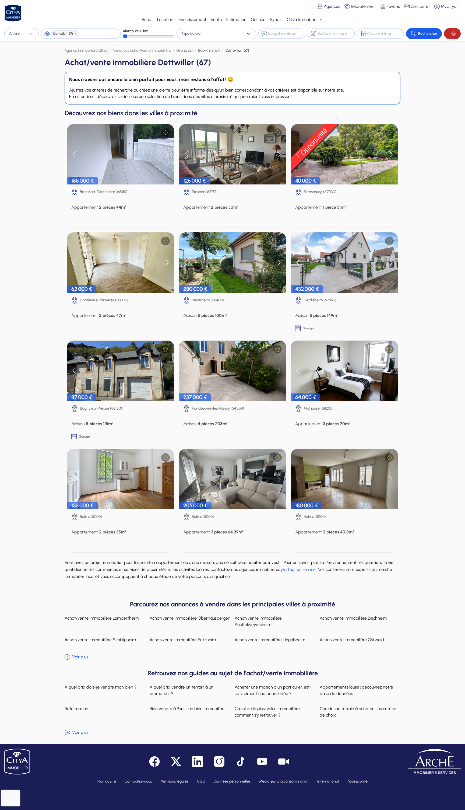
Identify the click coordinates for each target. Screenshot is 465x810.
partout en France (298, 569)
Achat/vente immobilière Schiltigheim (100, 639)
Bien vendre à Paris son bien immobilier (187, 708)
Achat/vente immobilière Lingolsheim (270, 639)
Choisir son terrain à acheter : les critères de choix (358, 712)
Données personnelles (232, 781)
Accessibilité (357, 781)
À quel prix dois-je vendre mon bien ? (100, 687)
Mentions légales (174, 781)
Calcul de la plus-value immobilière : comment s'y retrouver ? (268, 712)
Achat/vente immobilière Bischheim (353, 618)
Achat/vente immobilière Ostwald (352, 639)
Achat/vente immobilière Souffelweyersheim (258, 621)
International (328, 781)
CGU (201, 781)
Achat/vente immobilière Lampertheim (102, 618)
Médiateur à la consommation (284, 781)
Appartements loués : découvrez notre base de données (356, 690)
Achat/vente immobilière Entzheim (183, 639)
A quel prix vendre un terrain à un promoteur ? (181, 690)
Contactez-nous (138, 781)
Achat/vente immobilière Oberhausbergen (190, 618)
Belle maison (76, 708)
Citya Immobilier (302, 19)
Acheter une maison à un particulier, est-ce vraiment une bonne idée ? (273, 690)
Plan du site (106, 781)
